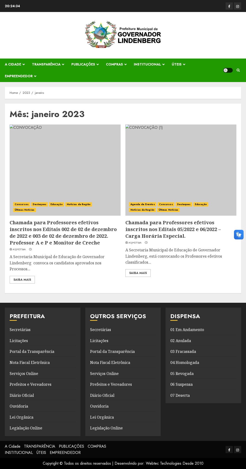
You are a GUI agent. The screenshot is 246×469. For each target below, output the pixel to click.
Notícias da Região (79, 204)
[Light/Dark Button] (228, 70)
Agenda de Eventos (142, 204)
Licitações (19, 340)
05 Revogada (182, 373)
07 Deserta (180, 395)
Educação (56, 204)
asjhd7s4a (19, 249)
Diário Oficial (22, 395)
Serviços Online (24, 373)
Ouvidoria (19, 406)
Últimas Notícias (25, 210)
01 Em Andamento (187, 329)
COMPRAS (114, 64)
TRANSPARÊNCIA (46, 64)
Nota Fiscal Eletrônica (30, 362)
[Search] (238, 70)
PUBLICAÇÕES (83, 64)
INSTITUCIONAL (147, 64)
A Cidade (13, 64)
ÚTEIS (177, 64)
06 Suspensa (181, 384)
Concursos (22, 204)
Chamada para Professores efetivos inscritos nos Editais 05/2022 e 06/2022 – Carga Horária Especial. (173, 229)
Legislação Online (26, 428)
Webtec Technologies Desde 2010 (174, 463)
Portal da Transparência (32, 351)
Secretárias (20, 329)
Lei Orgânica (21, 417)
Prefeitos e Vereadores (30, 384)
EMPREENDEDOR (19, 76)
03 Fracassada (183, 351)
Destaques (39, 204)
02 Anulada (180, 340)
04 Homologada (184, 362)
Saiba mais (22, 280)
